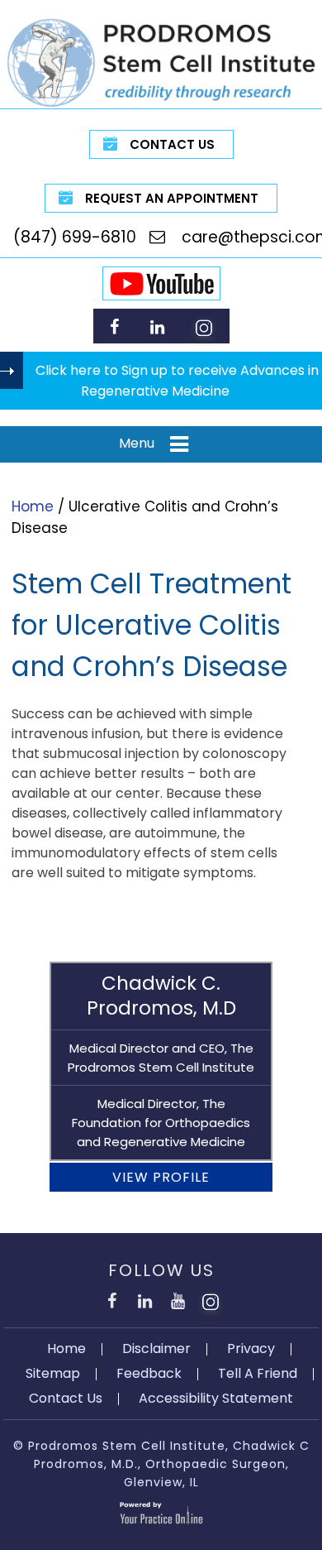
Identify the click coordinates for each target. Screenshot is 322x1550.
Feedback (149, 1373)
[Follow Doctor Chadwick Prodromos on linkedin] (157, 326)
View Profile (161, 1177)
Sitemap (53, 1373)
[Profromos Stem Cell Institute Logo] (161, 61)
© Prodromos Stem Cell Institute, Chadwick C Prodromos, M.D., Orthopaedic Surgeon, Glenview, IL (161, 1464)
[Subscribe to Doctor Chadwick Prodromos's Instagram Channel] (203, 326)
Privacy (251, 1348)
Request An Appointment (171, 198)
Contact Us (172, 144)
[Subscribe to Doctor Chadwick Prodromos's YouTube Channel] (177, 1298)
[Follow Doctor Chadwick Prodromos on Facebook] (114, 326)
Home (33, 506)
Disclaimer (156, 1348)
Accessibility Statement (216, 1398)
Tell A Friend (257, 1373)
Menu (136, 443)
